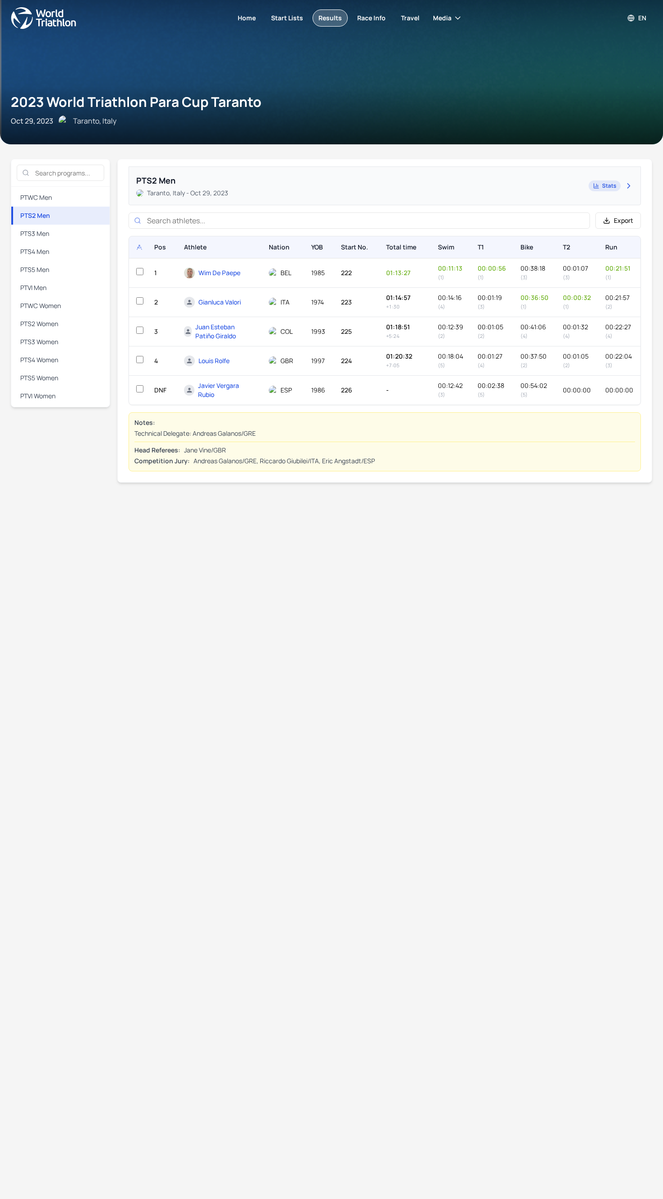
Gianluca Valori (219, 302)
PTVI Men (33, 287)
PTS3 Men (34, 233)
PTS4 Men (34, 251)
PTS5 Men (34, 269)
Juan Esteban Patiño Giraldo (215, 331)
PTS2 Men (35, 215)
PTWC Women (40, 305)
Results (330, 18)
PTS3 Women (39, 341)
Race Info (371, 18)
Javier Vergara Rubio (218, 390)
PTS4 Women (39, 359)
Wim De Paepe (219, 272)
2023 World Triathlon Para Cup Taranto (136, 101)
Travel (410, 18)
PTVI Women (37, 396)
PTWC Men (36, 197)
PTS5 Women (39, 378)
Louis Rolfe (214, 360)
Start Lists (287, 18)
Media (442, 18)
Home (247, 18)
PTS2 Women (39, 323)
